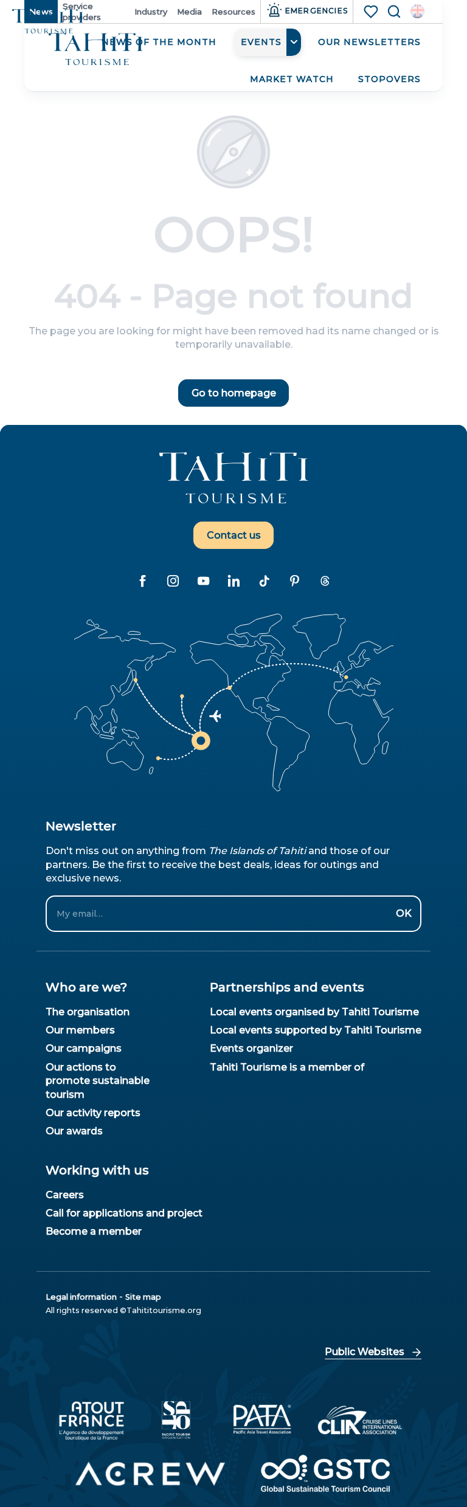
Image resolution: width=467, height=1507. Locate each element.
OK (404, 913)
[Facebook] (142, 580)
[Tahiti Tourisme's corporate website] (96, 49)
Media (189, 11)
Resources (233, 11)
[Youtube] (203, 580)
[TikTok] (264, 580)
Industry (150, 11)
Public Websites (364, 1351)
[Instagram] (172, 580)
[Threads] (324, 580)
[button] (417, 11)
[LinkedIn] (233, 580)
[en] (417, 11)
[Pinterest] (294, 580)
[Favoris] (372, 11)
